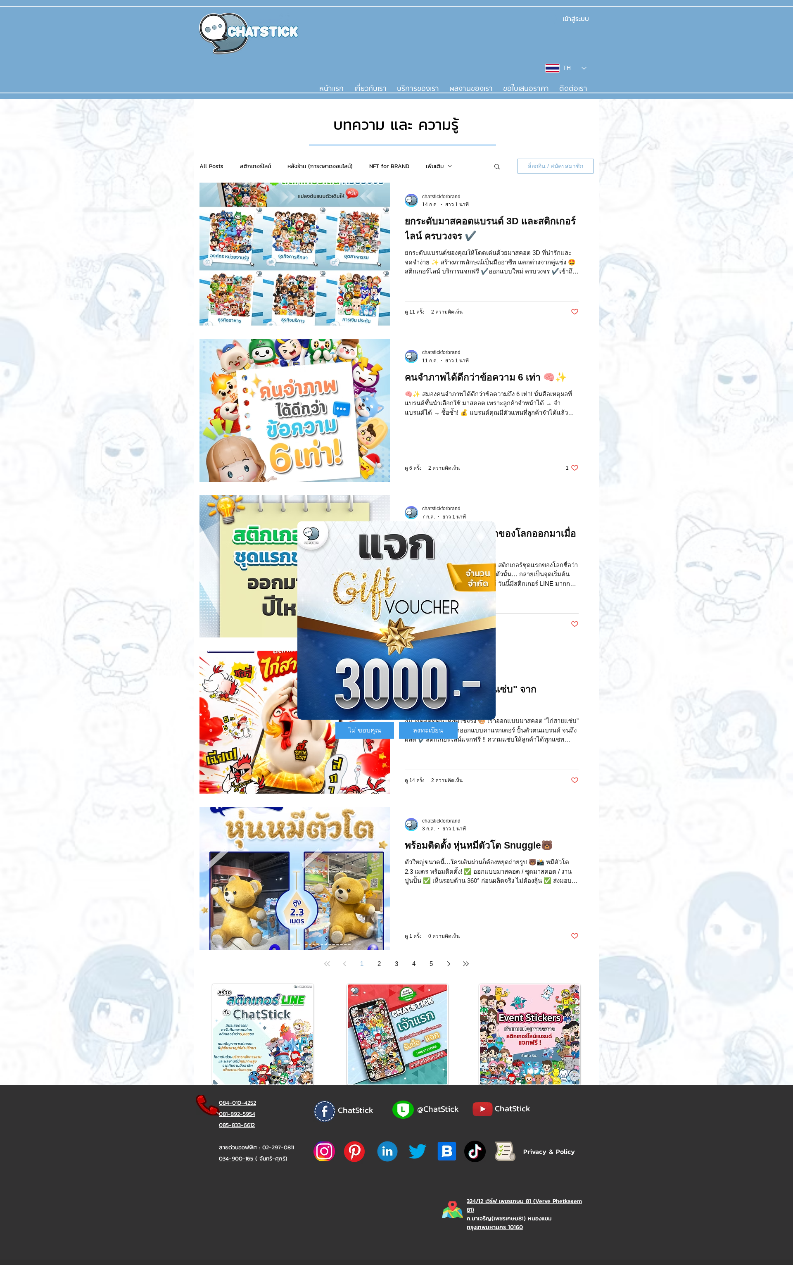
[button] (364, 730)
